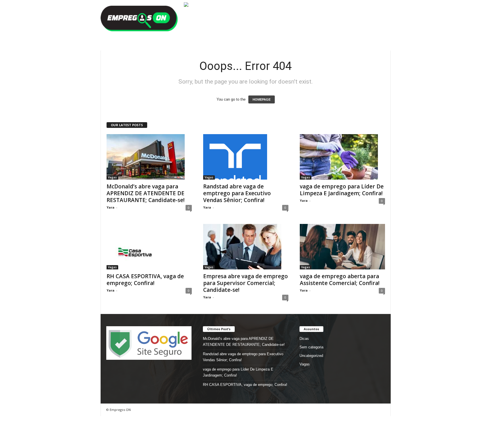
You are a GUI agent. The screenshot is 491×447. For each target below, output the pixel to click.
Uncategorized (311, 356)
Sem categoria (311, 347)
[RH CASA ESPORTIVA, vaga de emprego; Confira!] (149, 246)
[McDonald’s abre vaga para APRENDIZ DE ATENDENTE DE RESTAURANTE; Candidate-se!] (149, 157)
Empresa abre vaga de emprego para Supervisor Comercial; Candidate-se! (245, 283)
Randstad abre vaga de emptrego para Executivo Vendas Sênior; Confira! (237, 193)
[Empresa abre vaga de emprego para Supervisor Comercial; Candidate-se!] (245, 246)
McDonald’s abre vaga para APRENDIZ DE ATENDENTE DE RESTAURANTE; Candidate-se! (146, 193)
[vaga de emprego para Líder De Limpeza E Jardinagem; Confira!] (342, 157)
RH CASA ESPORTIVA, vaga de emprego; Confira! (145, 280)
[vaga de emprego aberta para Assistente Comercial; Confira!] (342, 246)
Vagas (112, 177)
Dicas (304, 338)
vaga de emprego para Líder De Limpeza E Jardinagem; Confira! (342, 190)
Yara (111, 207)
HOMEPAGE (262, 99)
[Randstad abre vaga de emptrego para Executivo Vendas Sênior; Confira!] (245, 157)
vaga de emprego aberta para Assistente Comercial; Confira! (340, 280)
